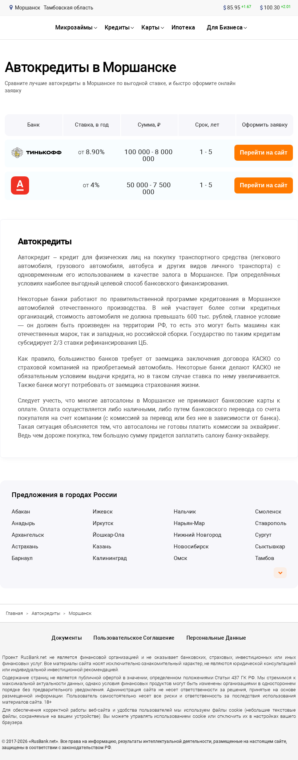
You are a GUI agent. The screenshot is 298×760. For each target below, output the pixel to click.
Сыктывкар (270, 546)
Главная (14, 613)
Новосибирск (191, 546)
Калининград (110, 558)
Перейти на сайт (263, 152)
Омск (180, 558)
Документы (67, 638)
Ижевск (103, 511)
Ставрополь (270, 523)
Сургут (263, 535)
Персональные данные (216, 638)
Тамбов (264, 558)
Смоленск (268, 511)
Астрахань (25, 546)
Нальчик (185, 511)
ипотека (184, 27)
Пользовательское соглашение (133, 638)
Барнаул (22, 558)
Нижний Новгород (197, 535)
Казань (102, 546)
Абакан (21, 511)
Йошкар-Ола (108, 535)
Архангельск (28, 535)
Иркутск (103, 523)
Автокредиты (46, 613)
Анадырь (23, 523)
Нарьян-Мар (189, 523)
